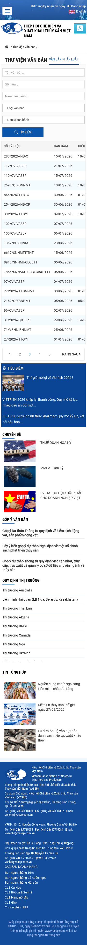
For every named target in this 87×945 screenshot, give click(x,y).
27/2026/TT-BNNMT (19, 291)
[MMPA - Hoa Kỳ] (20, 476)
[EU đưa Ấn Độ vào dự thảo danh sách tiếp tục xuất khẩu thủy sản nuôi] (20, 740)
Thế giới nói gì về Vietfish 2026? (50, 378)
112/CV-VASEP (15, 166)
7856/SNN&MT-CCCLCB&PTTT (27, 272)
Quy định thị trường (20, 580)
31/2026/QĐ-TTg (16, 320)
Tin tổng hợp (14, 672)
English (80, 11)
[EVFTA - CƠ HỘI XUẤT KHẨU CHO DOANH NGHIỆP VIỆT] (20, 501)
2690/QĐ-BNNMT (17, 185)
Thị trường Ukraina (16, 653)
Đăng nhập (78, 6)
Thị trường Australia (17, 590)
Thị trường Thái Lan (17, 608)
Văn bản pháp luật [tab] (63, 59)
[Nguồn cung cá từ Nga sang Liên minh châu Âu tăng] (20, 690)
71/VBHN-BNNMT (17, 330)
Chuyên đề (11, 434)
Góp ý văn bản (15, 519)
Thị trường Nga (13, 644)
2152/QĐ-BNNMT (17, 301)
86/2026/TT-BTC (16, 195)
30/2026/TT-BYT (16, 214)
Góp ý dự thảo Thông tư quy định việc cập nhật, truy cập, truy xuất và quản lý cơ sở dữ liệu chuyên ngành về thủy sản (43, 565)
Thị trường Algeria (15, 617)
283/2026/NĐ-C (16, 156)
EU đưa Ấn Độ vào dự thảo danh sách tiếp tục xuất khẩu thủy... (59, 735)
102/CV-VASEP (15, 224)
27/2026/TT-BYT (16, 339)
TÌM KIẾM (25, 132)
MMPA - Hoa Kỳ (52, 468)
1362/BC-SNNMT (17, 243)
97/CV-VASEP (14, 281)
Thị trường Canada (16, 635)
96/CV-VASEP (14, 310)
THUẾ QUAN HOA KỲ (55, 443)
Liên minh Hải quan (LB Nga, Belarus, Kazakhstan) (40, 599)
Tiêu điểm (15, 368)
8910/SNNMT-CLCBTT (20, 262)
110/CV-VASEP (15, 175)
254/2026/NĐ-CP (17, 204)
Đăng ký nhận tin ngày (50, 6)
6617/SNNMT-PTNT (19, 253)
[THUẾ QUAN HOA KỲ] (20, 451)
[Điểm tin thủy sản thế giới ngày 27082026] (20, 714)
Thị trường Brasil (14, 626)
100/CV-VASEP (15, 233)
